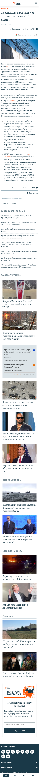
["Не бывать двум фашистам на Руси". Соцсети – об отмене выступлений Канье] (19, 421)
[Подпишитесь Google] (3, 752)
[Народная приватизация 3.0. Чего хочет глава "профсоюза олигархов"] (19, 524)
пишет (13, 100)
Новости (5, 9)
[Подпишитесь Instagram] (27, 752)
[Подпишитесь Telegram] (22, 752)
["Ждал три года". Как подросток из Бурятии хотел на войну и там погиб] (19, 629)
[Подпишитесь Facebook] (8, 752)
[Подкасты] (3, 756)
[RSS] (32, 752)
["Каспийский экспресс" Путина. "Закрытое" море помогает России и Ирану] (19, 492)
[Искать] (33, 775)
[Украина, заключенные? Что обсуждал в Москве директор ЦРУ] (19, 453)
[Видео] (24, 775)
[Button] (15, 29)
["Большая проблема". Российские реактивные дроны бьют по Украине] (19, 320)
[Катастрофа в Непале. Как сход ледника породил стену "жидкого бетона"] (19, 390)
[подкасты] (15, 775)
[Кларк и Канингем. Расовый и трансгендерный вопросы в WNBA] (19, 289)
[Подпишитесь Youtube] (18, 752)
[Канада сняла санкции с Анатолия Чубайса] (19, 592)
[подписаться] (8, 756)
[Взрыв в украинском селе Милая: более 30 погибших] (19, 564)
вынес (8, 67)
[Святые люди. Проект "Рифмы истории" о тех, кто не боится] (19, 661)
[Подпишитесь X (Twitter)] (13, 752)
